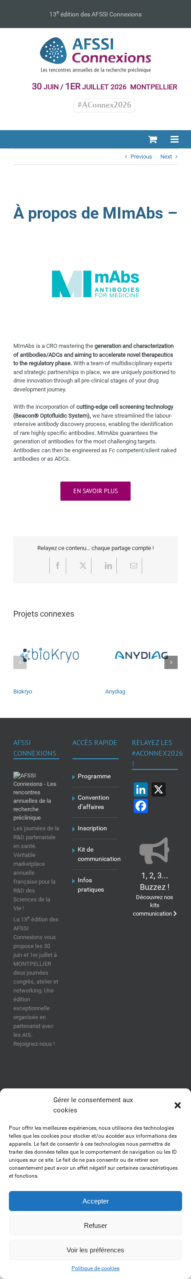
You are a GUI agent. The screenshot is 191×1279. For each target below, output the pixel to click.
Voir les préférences (95, 1250)
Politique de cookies (95, 1268)
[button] (177, 1105)
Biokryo (22, 691)
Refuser (95, 1225)
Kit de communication (96, 854)
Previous (141, 156)
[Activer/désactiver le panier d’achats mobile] (152, 139)
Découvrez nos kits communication (153, 895)
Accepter (96, 1201)
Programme (94, 776)
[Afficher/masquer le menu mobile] (175, 139)
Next (166, 156)
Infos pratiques (91, 885)
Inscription (92, 828)
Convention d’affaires (93, 802)
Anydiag (115, 691)
